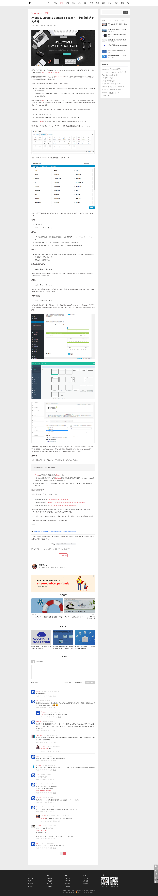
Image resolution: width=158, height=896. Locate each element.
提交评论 (91, 682)
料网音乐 (67, 881)
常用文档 (49, 878)
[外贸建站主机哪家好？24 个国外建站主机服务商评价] (85, 637)
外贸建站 (47, 13)
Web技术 (121, 72)
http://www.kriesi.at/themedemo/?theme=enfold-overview (66, 502)
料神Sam (43, 565)
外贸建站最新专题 (108, 84)
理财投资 (121, 86)
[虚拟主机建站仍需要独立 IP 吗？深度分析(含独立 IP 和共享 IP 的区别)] (63, 637)
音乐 (106, 96)
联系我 (30, 881)
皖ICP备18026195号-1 (69, 892)
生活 (79, 3)
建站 (61, 3)
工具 (118, 84)
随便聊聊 (115, 93)
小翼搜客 (85, 881)
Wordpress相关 (36, 13)
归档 (91, 3)
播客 (103, 3)
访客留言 (30, 886)
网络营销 (113, 89)
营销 (67, 3)
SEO (114, 72)
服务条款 (30, 883)
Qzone (73, 544)
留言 (116, 3)
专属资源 (49, 881)
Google (105, 69)
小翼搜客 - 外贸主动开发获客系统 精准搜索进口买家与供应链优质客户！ (56, 531)
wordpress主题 (46, 549)
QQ (69, 544)
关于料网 (30, 878)
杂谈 (73, 3)
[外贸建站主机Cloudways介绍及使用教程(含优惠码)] (41, 637)
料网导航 (67, 878)
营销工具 (67, 886)
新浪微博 (63, 544)
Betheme (49, 72)
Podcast (115, 69)
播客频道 (67, 883)
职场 (120, 89)
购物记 (105, 92)
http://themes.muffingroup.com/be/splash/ (63, 505)
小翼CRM (85, 878)
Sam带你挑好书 (106, 72)
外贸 (55, 3)
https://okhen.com (41, 830)
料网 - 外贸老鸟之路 (31, 3)
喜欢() (64, 555)
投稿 (104, 87)
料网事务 (112, 87)
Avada (43, 72)
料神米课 (85, 883)
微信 (58, 544)
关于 (49, 3)
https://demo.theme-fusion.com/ (57, 499)
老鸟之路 (49, 886)
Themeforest (59, 77)
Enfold (57, 72)
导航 (122, 3)
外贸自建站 (66, 549)
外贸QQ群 (49, 883)
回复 (54, 696)
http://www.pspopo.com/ (43, 790)
